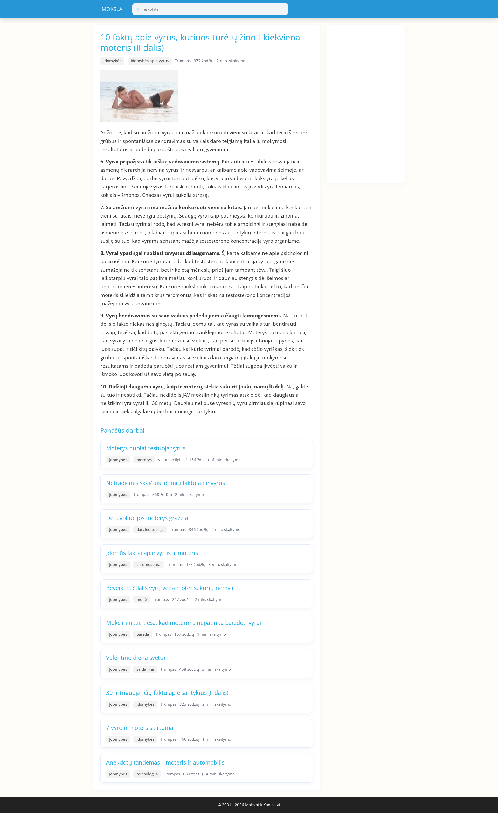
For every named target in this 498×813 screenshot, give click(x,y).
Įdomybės (112, 60)
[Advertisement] (366, 103)
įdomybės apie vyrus (150, 60)
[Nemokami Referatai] (112, 9)
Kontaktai (271, 804)
